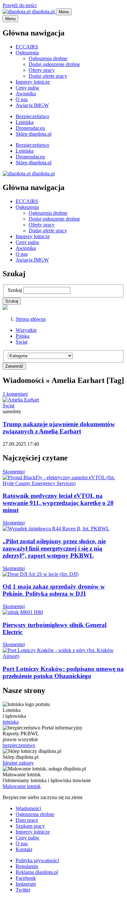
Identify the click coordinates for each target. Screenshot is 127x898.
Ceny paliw (27, 87)
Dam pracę (27, 820)
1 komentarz (15, 394)
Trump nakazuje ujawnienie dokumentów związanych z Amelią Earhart (59, 428)
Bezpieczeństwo (32, 116)
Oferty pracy (42, 70)
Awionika (26, 93)
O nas (22, 99)
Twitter (23, 889)
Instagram (26, 884)
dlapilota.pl (43, 11)
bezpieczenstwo (19, 745)
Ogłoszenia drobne (48, 58)
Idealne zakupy (18, 763)
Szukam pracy (30, 826)
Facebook (26, 878)
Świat (21, 342)
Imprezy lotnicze (33, 82)
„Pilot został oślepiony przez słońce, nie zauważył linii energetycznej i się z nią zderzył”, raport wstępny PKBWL (54, 548)
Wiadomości (28, 808)
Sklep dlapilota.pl (33, 134)
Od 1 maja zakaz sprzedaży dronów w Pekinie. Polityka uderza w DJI (54, 590)
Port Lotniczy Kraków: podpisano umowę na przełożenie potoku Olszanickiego (63, 672)
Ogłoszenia (27, 52)
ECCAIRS (27, 46)
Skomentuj (14, 471)
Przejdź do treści (19, 5)
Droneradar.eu (30, 128)
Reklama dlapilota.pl (37, 872)
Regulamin (27, 866)
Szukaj (15, 290)
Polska (22, 336)
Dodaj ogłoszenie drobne (54, 64)
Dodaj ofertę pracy (48, 76)
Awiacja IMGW (32, 105)
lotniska (11, 722)
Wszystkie (26, 330)
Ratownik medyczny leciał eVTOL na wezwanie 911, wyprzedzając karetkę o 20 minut (58, 502)
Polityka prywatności (37, 860)
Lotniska (25, 122)
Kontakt (24, 849)
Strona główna (31, 319)
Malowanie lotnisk (22, 786)
